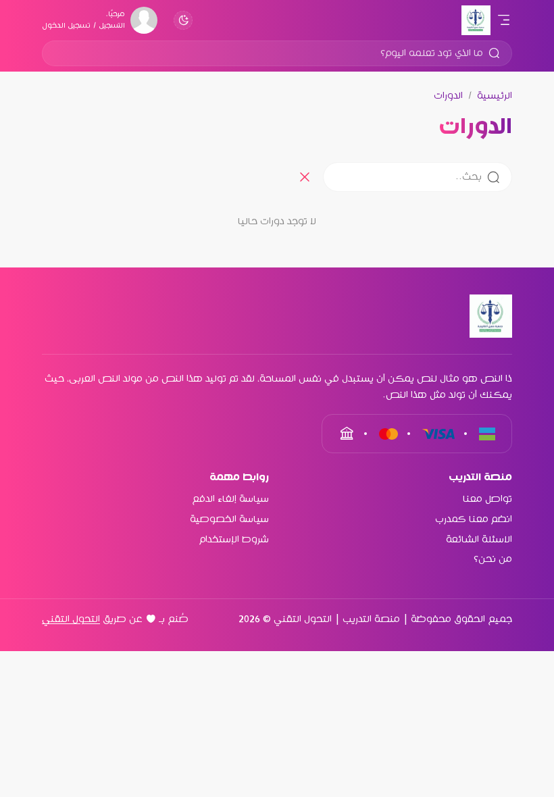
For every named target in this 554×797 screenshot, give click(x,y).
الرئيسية (494, 96)
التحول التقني (71, 619)
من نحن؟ (493, 559)
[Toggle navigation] (502, 20)
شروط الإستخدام (234, 539)
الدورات (448, 96)
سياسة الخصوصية (229, 519)
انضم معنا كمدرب (473, 519)
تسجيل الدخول (66, 25)
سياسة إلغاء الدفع (230, 499)
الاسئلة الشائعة (479, 539)
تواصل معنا (487, 499)
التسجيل (112, 25)
